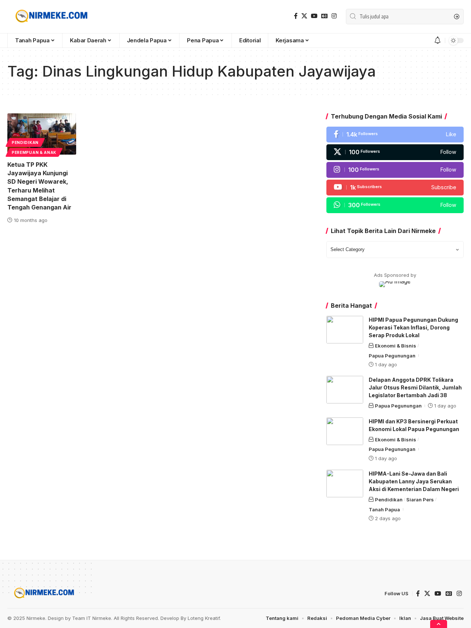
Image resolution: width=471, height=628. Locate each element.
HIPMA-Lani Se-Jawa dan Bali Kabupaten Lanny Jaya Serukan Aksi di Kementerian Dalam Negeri (414, 481)
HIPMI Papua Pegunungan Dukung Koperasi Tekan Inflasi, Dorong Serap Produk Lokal (413, 327)
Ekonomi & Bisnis (395, 346)
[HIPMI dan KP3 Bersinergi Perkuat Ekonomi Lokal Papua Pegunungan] (344, 431)
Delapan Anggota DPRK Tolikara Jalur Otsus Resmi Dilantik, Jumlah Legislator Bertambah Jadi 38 (415, 387)
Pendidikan (25, 142)
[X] (304, 16)
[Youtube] (395, 187)
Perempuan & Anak (34, 152)
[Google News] (324, 16)
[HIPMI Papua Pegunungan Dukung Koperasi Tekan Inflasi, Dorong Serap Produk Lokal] (344, 329)
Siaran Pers (420, 499)
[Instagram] (334, 16)
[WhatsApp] (395, 205)
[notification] (437, 40)
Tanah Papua (384, 509)
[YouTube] (314, 16)
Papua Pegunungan (392, 356)
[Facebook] (296, 16)
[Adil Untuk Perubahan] (50, 17)
